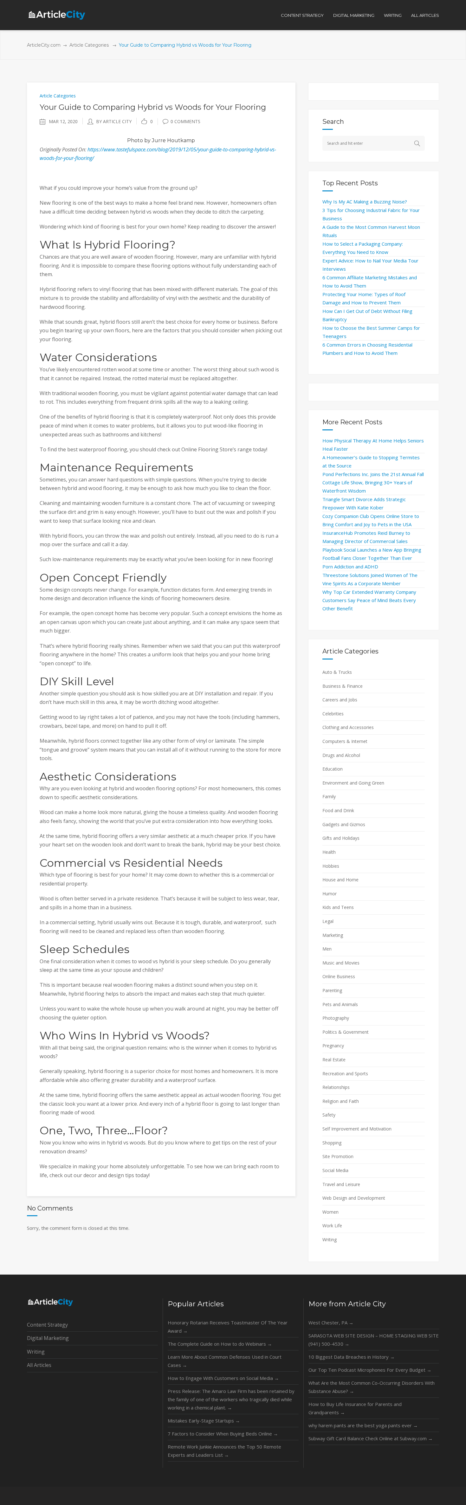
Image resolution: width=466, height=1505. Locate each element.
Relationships (336, 1087)
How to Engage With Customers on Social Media (223, 1378)
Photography (335, 1018)
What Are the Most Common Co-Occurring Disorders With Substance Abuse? (371, 1387)
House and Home (340, 880)
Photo (135, 140)
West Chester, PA (330, 1322)
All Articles (39, 1365)
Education (332, 769)
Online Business (338, 976)
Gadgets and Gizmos (343, 824)
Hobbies (330, 866)
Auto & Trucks (337, 672)
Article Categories (89, 45)
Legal (327, 921)
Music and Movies (340, 963)
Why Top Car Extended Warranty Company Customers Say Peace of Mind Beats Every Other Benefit (369, 600)
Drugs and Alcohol (341, 755)
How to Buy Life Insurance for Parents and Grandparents (355, 1408)
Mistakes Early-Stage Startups (204, 1420)
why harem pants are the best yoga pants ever (363, 1425)
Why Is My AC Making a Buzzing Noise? (364, 201)
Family (329, 796)
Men (327, 949)
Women (330, 1212)
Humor (329, 894)
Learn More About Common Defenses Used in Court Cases (225, 1361)
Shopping (331, 1143)
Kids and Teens (338, 907)
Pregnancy (333, 1046)
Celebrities (333, 714)
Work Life (332, 1226)
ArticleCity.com (44, 45)
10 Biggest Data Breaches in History (351, 1357)
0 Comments (185, 121)
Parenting (332, 990)
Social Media (335, 1170)
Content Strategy (47, 1324)
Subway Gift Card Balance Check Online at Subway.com (370, 1438)
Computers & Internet (344, 741)
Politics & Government (345, 1032)
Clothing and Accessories (348, 727)
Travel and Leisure (341, 1184)
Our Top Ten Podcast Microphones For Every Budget (369, 1370)
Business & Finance (342, 686)
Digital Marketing (48, 1338)
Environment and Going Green (353, 783)
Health (329, 852)
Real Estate (334, 1060)
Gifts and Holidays (340, 838)
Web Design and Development (353, 1198)
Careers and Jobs (339, 700)
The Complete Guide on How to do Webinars (220, 1344)
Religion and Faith (340, 1101)
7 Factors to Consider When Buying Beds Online (223, 1433)
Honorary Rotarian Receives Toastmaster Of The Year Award (228, 1326)
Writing (329, 1239)
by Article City (114, 121)
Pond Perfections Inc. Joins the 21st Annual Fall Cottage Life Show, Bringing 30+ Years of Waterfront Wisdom (373, 482)
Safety (328, 1115)
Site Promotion (337, 1156)
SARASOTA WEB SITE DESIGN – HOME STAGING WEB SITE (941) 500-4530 (373, 1339)
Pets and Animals (340, 1004)
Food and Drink (338, 810)
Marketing (332, 935)
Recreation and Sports (345, 1074)
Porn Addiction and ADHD (350, 566)
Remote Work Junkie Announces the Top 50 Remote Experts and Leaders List (224, 1450)
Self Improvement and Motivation (357, 1129)
